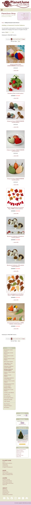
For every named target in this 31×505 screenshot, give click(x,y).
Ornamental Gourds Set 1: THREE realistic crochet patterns (15, 323)
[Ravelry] (23, 498)
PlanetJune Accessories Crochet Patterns (9, 384)
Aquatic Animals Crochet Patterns (9, 359)
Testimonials (5, 490)
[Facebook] (12, 498)
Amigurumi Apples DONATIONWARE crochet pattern (15, 150)
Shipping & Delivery (20, 450)
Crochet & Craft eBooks (9, 392)
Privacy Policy (5, 493)
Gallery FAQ (19, 456)
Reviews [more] (22, 427)
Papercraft (5, 484)
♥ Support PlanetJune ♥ (7, 467)
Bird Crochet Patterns (8, 361)
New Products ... (7, 404)
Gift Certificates (7, 396)
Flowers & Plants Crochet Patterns (9, 373)
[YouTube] (19, 498)
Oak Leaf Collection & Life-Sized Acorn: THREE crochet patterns (16, 294)
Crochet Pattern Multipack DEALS (7, 387)
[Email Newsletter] (4, 498)
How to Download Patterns (21, 449)
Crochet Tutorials (6, 479)
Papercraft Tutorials (8, 399)
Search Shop (22, 419)
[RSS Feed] (8, 498)
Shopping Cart (25, 18)
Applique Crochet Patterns (7, 376)
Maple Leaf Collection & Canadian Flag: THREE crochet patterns (15, 208)
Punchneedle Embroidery (8, 483)
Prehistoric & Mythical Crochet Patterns (8, 367)
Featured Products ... (8, 405)
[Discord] (27, 498)
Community (5, 464)
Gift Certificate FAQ (20, 455)
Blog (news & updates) (7, 463)
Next (23, 39)
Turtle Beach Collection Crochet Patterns (9, 378)
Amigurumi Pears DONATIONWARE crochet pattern (15, 179)
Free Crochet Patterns (7, 480)
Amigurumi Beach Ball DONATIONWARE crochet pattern (15, 65)
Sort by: (3, 32)
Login (24, 13)
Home (4, 462)
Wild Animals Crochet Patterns (8, 353)
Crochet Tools (7, 394)
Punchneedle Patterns (8, 397)
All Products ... (7, 407)
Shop (3, 22)
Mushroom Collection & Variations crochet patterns (15, 237)
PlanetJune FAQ (6, 492)
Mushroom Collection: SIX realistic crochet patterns (15, 266)
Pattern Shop (5, 472)
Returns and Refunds (20, 451)
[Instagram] (15, 498)
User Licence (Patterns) (7, 473)
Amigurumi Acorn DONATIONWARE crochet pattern (15, 122)
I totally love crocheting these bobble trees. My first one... (22, 442)
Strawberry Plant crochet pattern (16, 93)
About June (5, 489)
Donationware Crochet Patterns (8, 390)
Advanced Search (22, 424)
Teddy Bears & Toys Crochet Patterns (8, 364)
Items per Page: (14, 41)
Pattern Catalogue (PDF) (8, 474)
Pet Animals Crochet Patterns (8, 350)
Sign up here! (26, 17)
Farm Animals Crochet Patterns (8, 356)
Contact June (19, 454)
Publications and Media (8, 494)
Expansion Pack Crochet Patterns (9, 381)
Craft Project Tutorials (7, 482)
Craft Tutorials (7, 401)
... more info (15, 70)
